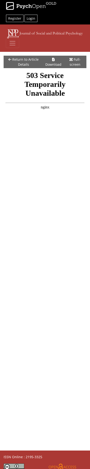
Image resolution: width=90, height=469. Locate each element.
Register (14, 18)
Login (31, 18)
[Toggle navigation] (12, 43)
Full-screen (75, 62)
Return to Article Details (25, 62)
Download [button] (53, 64)
